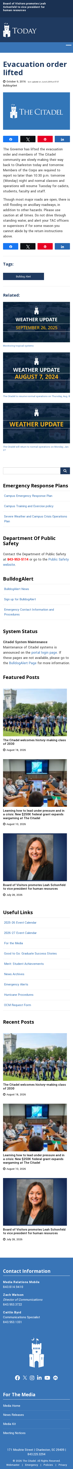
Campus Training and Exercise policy (29, 506)
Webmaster (12, 1465)
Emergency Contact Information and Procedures (29, 612)
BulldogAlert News (16, 589)
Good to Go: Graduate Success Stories (30, 953)
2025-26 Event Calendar (20, 922)
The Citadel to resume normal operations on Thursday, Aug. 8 (36, 396)
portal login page (44, 652)
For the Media (13, 943)
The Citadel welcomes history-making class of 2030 (34, 742)
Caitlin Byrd (12, 1312)
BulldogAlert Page (22, 663)
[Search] (65, 470)
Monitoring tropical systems (18, 345)
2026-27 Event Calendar (20, 933)
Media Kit (9, 1424)
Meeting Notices (14, 1433)
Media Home (11, 1406)
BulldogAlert (10, 85)
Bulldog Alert (23, 276)
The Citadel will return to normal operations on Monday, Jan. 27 (36, 448)
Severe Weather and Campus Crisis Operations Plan (35, 519)
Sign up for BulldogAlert (20, 599)
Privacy (63, 1465)
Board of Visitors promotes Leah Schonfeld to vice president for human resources (24, 7)
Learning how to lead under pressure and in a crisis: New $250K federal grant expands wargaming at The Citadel (33, 814)
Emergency (31, 1465)
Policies (48, 1465)
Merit (55, 1377)
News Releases (13, 1415)
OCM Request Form (17, 1005)
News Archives (14, 974)
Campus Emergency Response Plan (28, 496)
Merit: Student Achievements (24, 964)
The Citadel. (29, 1461)
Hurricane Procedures (18, 995)
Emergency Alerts (16, 984)
